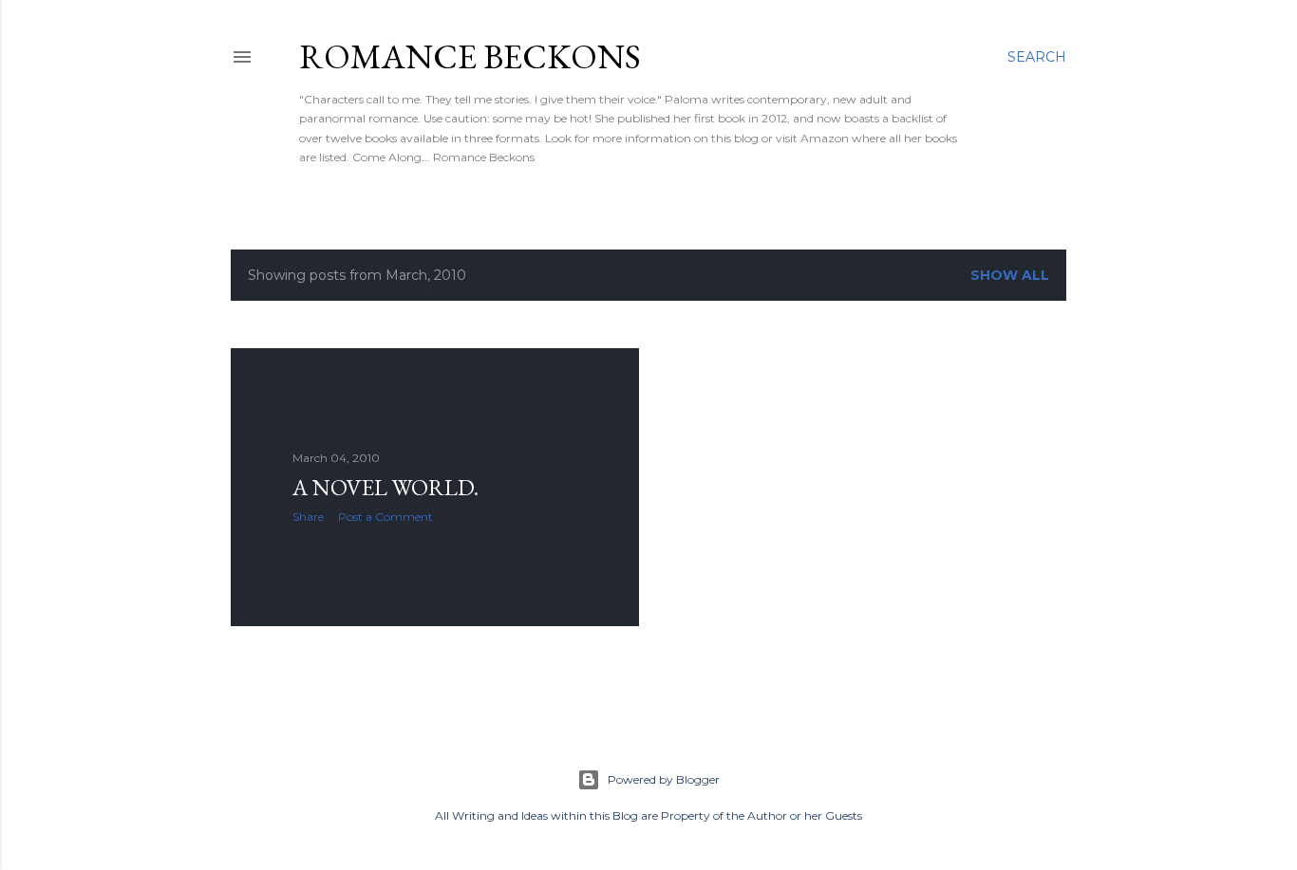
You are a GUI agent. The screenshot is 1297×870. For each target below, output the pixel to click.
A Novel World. (385, 487)
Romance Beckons (470, 56)
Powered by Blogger (664, 779)
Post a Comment (385, 516)
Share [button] (308, 516)
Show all (1009, 275)
